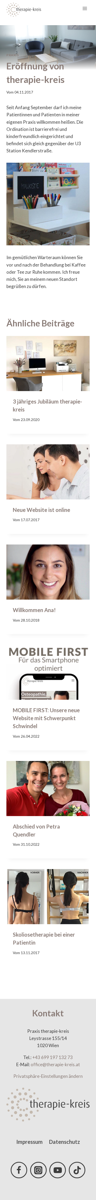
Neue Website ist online (41, 510)
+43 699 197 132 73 (52, 1057)
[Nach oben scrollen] (82, 1176)
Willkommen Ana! (34, 610)
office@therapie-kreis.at (55, 1064)
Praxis (12, 55)
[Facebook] (19, 1170)
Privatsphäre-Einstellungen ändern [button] (48, 1076)
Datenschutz (64, 1142)
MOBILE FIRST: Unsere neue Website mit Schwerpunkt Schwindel (46, 718)
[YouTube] (57, 1170)
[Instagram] (38, 1170)
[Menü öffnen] (85, 8)
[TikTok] (77, 1170)
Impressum (29, 1142)
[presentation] (48, 363)
